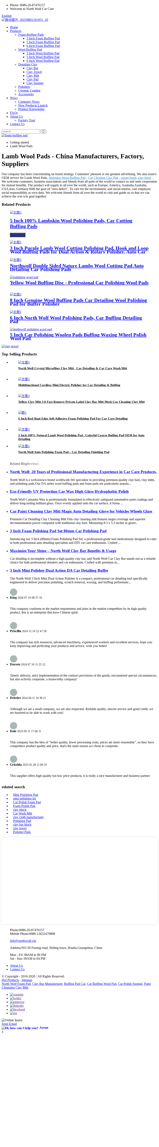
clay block (19, 809)
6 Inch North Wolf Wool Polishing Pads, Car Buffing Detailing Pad (76, 319)
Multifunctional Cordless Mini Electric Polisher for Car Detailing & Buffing (69, 385)
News (14, 98)
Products (15, 31)
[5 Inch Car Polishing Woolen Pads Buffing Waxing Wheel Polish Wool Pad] (31, 329)
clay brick (144, 177)
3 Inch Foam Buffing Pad (43, 38)
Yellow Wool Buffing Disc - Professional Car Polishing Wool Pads (79, 282)
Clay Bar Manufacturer (47, 984)
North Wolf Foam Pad (16, 984)
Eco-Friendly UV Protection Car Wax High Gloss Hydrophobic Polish (69, 491)
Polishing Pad (22, 821)
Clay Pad (32, 79)
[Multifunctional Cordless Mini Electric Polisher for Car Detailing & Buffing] (24, 379)
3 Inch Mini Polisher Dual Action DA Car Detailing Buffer (59, 570)
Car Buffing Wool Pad (101, 984)
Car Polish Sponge (130, 984)
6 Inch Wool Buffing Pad (42, 60)
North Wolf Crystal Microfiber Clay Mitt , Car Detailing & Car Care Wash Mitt (72, 368)
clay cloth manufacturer (28, 817)
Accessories (26, 94)
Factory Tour (26, 120)
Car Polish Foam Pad (27, 802)
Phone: (14, 5)
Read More (17, 235)
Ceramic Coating (29, 90)
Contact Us (17, 124)
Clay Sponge (34, 83)
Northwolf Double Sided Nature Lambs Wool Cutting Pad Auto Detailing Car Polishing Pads (77, 267)
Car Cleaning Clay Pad (103, 177)
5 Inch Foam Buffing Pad (43, 42)
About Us (16, 116)
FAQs (14, 113)
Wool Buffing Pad (30, 49)
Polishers (24, 87)
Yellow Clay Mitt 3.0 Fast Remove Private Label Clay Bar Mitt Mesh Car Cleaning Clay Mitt (81, 401)
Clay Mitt (32, 75)
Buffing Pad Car (74, 984)
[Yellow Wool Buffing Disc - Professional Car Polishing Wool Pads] (24, 277)
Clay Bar (32, 68)
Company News (29, 101)
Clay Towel (34, 72)
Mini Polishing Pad (25, 795)
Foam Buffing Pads (31, 34)
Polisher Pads (22, 832)
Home (14, 27)
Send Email (9, 1024)
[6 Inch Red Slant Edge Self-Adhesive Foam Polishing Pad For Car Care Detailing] (22, 412)
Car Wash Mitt (22, 813)
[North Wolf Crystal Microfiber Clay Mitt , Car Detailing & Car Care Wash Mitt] (24, 362)
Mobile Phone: (19, 933)
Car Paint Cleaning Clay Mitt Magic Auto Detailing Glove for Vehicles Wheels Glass (81, 511)
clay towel (19, 828)
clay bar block (22, 824)
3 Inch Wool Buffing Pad (42, 53)
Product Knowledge (31, 109)
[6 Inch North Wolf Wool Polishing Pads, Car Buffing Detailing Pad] (16, 312)
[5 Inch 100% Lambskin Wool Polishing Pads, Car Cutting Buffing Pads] (16, 212)
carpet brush (129, 177)
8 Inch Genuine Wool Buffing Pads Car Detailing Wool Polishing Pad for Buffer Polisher (78, 302)
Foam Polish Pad (24, 806)
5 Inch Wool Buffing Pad (42, 57)
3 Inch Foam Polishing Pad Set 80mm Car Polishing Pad (58, 531)
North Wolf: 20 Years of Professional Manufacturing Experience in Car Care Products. (83, 472)
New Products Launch (33, 105)
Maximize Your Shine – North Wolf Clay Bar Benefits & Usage (63, 551)
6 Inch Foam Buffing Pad (43, 46)
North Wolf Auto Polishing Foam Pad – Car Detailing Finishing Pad (63, 452)
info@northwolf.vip (23, 940)
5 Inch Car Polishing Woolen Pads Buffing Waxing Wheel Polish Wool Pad (78, 336)
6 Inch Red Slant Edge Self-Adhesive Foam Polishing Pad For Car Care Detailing (73, 418)
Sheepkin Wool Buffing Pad (67, 177)
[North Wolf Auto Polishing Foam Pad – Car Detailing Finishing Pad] (24, 446)
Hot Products (10, 980)
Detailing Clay (27, 64)
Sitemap (27, 980)
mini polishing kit (24, 798)
